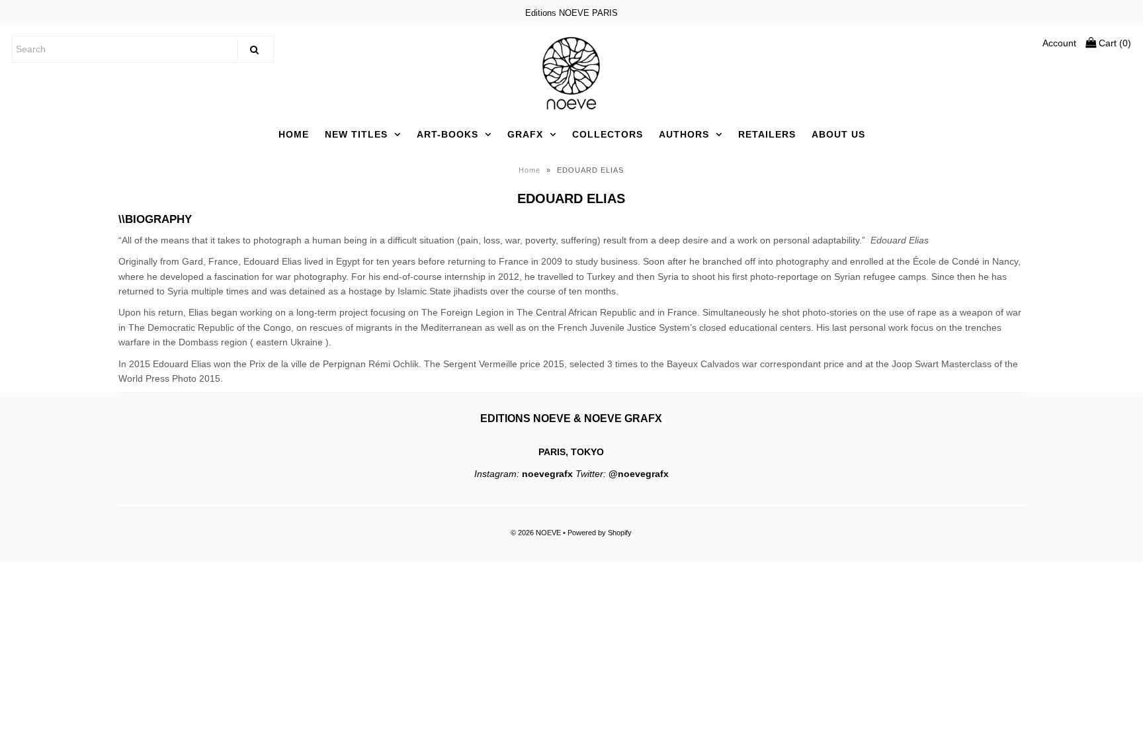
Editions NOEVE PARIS (571, 13)
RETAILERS (767, 134)
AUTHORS (684, 134)
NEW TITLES (356, 134)
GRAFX (525, 134)
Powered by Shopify (600, 533)
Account (1059, 43)
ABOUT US (838, 134)
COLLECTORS (607, 134)
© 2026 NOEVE (536, 533)
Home (529, 170)
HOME (293, 134)
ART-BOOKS (447, 134)
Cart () (1113, 43)
